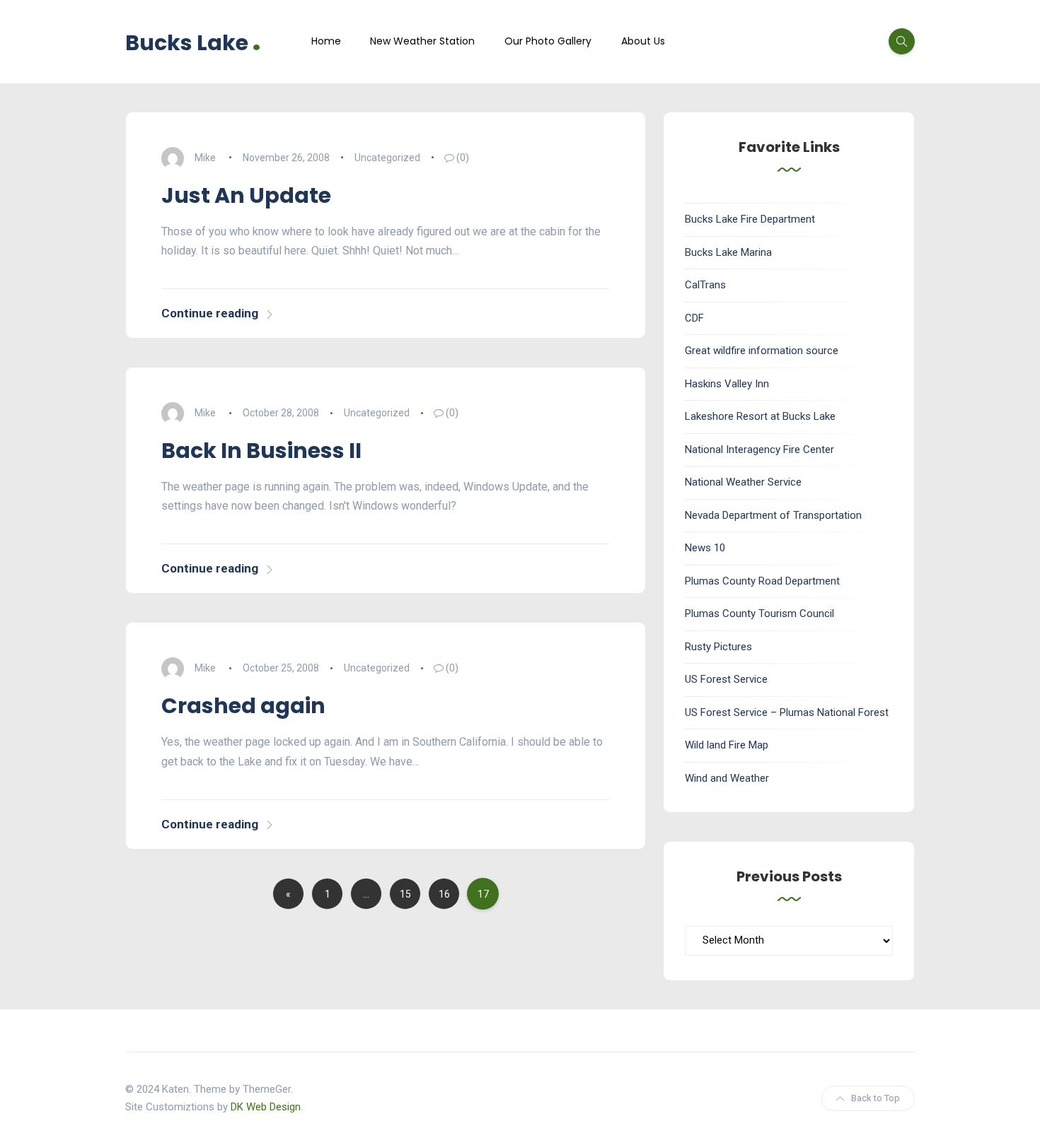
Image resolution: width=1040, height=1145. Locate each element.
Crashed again (243, 706)
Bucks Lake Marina (728, 252)
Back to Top (875, 1098)
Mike (205, 157)
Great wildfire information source (761, 350)
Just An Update (246, 195)
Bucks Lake (193, 41)
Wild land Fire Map (726, 745)
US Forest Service (726, 679)
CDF (694, 318)
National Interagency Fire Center (759, 449)
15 (405, 894)
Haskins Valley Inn (727, 383)
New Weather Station (422, 41)
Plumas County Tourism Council (759, 613)
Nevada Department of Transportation (773, 515)
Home (326, 41)
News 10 (705, 547)
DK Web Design (266, 1106)
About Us (643, 41)
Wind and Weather (727, 778)
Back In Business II (261, 450)
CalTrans (705, 284)
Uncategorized (387, 157)
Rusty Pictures (718, 646)
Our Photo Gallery (547, 41)
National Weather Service (743, 482)
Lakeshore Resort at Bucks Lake (760, 416)
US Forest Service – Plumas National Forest (787, 712)
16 (444, 894)
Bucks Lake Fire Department (750, 219)
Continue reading (209, 313)
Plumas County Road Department (762, 581)
